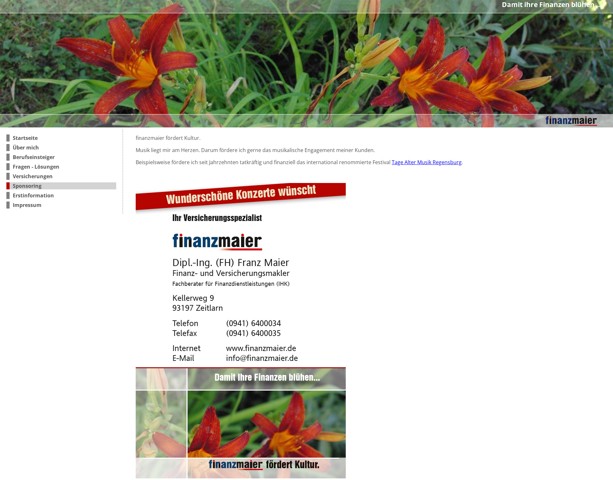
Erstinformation (33, 195)
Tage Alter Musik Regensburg (427, 162)
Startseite (25, 137)
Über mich (26, 147)
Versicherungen (33, 176)
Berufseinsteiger (34, 157)
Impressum (27, 205)
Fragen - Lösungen (36, 166)
